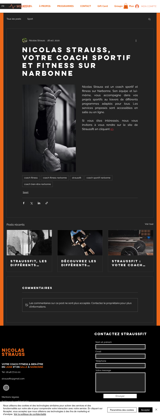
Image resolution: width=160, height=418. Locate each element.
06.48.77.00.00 (13, 372)
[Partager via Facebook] (23, 203)
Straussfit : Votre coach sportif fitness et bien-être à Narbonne (130, 263)
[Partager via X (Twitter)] (31, 203)
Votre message (103, 370)
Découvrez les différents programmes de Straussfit (79, 263)
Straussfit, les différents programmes (28, 263)
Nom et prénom (103, 342)
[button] (125, 6)
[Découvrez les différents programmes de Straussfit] (80, 242)
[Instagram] (6, 388)
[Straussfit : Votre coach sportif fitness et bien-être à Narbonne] (130, 242)
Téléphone (100, 361)
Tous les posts (14, 19)
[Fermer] (156, 409)
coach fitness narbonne (55, 177)
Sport (30, 19)
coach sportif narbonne (98, 177)
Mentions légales (10, 397)
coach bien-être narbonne (37, 184)
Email (98, 351)
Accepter (145, 409)
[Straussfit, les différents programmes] (29, 242)
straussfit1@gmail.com (13, 378)
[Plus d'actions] (136, 40)
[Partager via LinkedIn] (39, 203)
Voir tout (149, 224)
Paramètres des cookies (122, 409)
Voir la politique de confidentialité (30, 414)
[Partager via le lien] (46, 203)
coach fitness (31, 177)
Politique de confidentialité (15, 401)
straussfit (76, 177)
